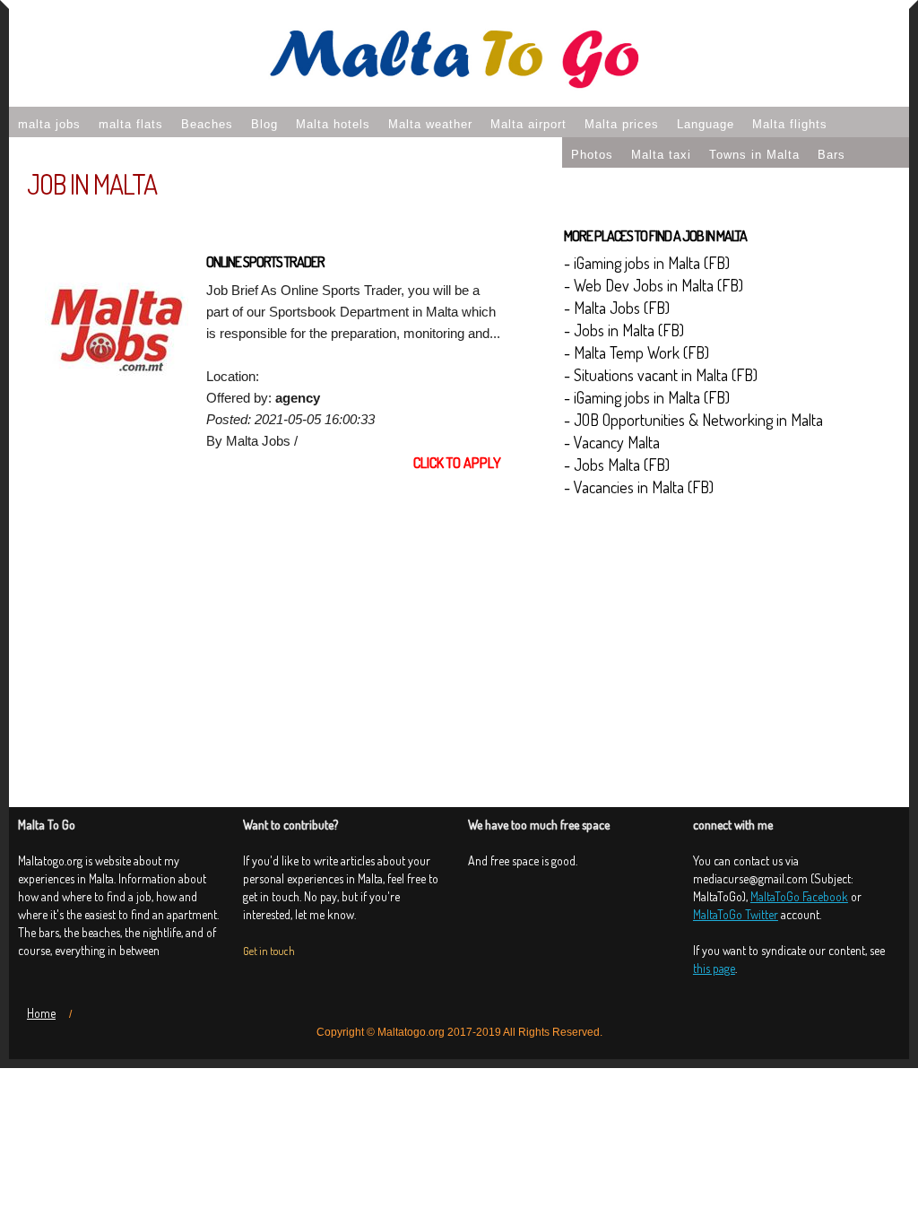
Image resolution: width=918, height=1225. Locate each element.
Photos (592, 154)
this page (714, 968)
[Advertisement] (273, 623)
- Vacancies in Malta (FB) (639, 487)
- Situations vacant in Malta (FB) (661, 375)
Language (705, 124)
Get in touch (269, 951)
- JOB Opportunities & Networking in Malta (693, 420)
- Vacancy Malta (612, 442)
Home (41, 1013)
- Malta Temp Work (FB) (636, 352)
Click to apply (457, 463)
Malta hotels (333, 124)
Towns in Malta (754, 154)
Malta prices (622, 124)
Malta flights (789, 124)
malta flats (131, 124)
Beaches (207, 124)
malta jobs (49, 124)
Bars (831, 154)
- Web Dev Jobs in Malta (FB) (653, 285)
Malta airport (528, 124)
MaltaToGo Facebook (799, 896)
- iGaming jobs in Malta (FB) (647, 263)
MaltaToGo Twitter (735, 914)
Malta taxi (661, 154)
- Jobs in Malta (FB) (624, 330)
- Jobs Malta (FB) (617, 464)
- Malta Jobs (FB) (617, 307)
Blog (264, 124)
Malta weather (430, 124)
